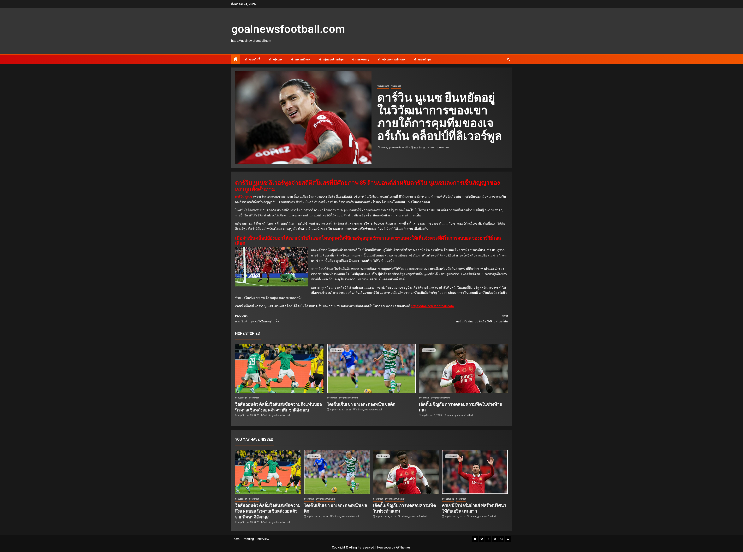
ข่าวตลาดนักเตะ (301, 59)
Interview (263, 539)
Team (236, 539)
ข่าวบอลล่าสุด (422, 59)
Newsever (384, 547)
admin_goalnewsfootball (394, 147)
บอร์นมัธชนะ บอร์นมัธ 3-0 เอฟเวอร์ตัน (482, 318)
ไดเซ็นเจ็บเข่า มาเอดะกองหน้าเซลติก (361, 404)
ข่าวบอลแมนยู (360, 59)
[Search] (508, 59)
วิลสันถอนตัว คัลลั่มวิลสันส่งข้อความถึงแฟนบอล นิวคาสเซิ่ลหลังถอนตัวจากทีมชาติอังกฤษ (268, 511)
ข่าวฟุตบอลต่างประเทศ (391, 59)
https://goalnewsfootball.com (432, 306)
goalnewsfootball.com (288, 28)
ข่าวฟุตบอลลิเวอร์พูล (331, 59)
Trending (248, 539)
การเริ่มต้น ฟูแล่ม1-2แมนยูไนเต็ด (257, 318)
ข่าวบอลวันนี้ (252, 59)
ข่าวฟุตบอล (275, 59)
